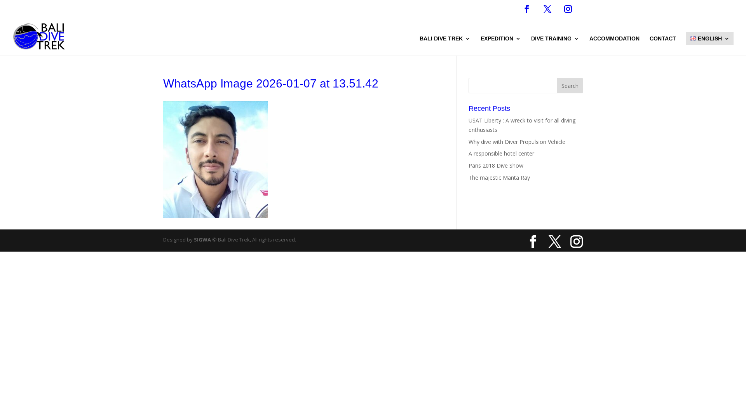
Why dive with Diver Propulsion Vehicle (517, 141)
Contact (663, 39)
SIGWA (202, 239)
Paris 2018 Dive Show (496, 165)
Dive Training (551, 39)
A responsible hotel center (501, 153)
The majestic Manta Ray (499, 177)
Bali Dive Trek (441, 39)
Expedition (497, 39)
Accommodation (614, 39)
